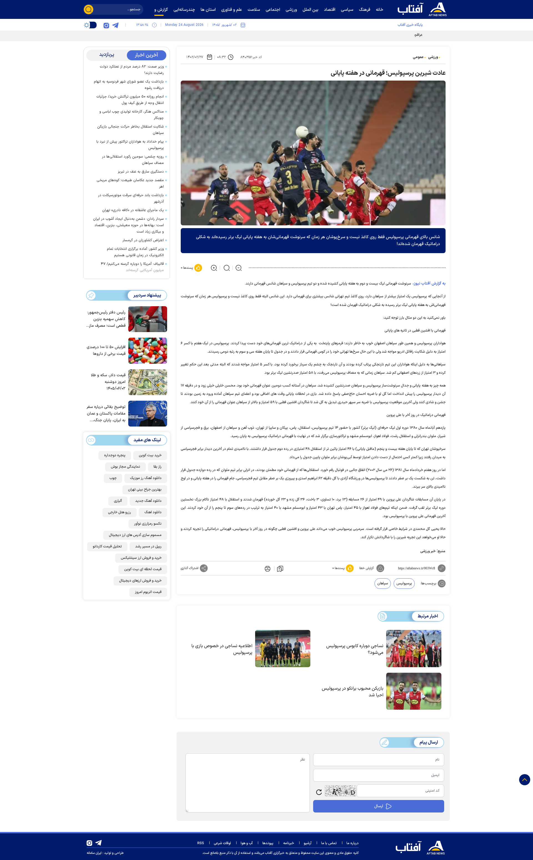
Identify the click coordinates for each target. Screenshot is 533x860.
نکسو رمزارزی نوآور (148, 524)
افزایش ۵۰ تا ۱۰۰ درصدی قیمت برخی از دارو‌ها (106, 350)
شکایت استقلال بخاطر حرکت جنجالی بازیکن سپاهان (130, 130)
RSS (200, 843)
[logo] (423, 9)
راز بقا (158, 467)
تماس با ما (329, 843)
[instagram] (106, 25)
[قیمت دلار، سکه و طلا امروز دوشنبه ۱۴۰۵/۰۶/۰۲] (146, 382)
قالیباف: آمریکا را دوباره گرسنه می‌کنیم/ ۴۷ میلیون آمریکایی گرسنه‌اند (132, 267)
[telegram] (115, 25)
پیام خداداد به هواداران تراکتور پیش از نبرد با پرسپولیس (130, 145)
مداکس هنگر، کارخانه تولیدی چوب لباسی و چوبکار (131, 115)
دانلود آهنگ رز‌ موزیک (146, 478)
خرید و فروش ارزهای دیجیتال (140, 581)
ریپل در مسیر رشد (148, 546)
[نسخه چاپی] (267, 568)
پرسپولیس (404, 583)
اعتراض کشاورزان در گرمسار (143, 240)
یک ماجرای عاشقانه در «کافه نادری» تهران (133, 210)
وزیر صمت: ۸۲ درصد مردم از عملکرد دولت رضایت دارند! (132, 70)
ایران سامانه (94, 853)
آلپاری (118, 501)
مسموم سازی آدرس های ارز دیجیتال (135, 535)
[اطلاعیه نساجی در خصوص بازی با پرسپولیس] (282, 648)
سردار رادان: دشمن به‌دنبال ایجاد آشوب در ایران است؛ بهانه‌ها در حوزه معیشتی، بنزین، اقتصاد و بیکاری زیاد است (128, 225)
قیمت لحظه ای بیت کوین (143, 569)
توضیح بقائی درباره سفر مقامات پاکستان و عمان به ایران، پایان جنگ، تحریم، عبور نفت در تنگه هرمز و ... (106, 414)
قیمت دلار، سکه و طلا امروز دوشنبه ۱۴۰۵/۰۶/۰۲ (108, 382)
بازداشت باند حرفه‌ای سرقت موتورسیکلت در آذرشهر (131, 199)
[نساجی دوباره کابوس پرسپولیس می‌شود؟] (413, 648)
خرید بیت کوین (150, 455)
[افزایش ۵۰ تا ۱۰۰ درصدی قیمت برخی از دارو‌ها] (146, 350)
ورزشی (433, 57)
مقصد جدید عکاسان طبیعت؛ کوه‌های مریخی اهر (130, 184)
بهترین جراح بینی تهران (145, 489)
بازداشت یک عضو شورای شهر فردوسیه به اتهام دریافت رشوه (129, 85)
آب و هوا (247, 843)
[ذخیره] (280, 568)
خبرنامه (288, 843)
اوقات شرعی (222, 843)
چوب (113, 478)
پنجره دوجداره (114, 455)
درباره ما (352, 843)
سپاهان (382, 583)
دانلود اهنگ (153, 512)
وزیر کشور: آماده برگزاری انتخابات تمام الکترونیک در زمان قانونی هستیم (135, 252)
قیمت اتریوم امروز (148, 592)
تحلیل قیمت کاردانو (107, 546)
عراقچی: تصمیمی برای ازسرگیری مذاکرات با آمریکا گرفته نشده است (373, 35)
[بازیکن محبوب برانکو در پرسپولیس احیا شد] (413, 691)
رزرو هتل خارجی (119, 512)
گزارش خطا (366, 568)
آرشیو (307, 843)
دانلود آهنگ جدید (148, 501)
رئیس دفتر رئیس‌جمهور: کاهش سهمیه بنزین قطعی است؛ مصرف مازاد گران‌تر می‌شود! (105, 319)
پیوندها (267, 843)
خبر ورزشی (428, 551)
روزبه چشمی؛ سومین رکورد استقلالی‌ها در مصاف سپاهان (133, 160)
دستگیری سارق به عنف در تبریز (141, 172)
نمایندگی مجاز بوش (125, 467)
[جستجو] (88, 9)
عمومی (418, 57)
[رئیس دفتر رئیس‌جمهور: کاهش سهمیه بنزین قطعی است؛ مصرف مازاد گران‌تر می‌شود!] (146, 319)
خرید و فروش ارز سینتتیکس (141, 558)
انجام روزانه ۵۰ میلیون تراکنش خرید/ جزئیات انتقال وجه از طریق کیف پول (130, 100)
